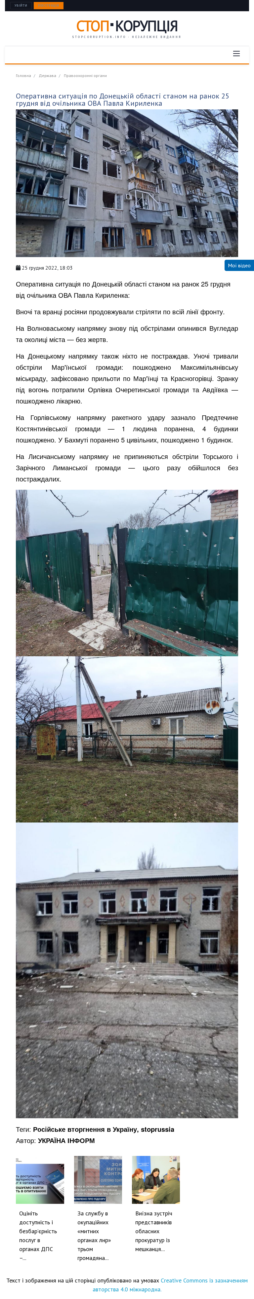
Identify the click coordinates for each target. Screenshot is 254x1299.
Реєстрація (48, 5)
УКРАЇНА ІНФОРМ (66, 1140)
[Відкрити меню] (236, 53)
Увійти (21, 5)
